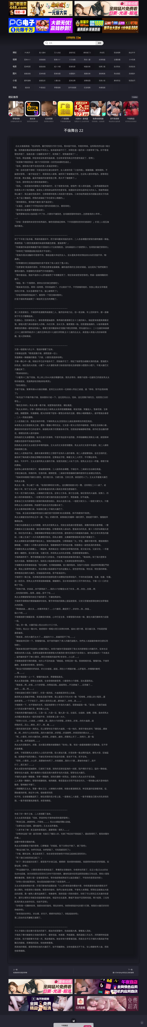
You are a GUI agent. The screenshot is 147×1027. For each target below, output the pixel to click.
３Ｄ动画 (72, 60)
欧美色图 (57, 73)
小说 (15, 80)
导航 (15, 87)
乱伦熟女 (117, 66)
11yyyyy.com (73, 38)
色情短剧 (102, 87)
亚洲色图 (42, 73)
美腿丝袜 (87, 73)
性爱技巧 (132, 80)
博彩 (15, 52)
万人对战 (57, 53)
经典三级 (102, 66)
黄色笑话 (117, 80)
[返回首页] (142, 1022)
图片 (15, 73)
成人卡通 (57, 66)
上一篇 (20, 971)
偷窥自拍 (27, 73)
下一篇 (123, 971)
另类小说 (102, 80)
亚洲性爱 (27, 66)
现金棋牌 (117, 53)
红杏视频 (87, 87)
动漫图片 (72, 73)
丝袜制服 (102, 60)
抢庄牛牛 (132, 53)
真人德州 (42, 53)
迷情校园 (87, 80)
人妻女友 (57, 80)
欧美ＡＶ (57, 60)
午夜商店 (42, 87)
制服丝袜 (87, 66)
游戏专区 (72, 53)
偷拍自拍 (42, 66)
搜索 (99, 43)
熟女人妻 (87, 60)
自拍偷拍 (42, 60)
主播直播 (117, 60)
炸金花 (102, 53)
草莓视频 (57, 87)
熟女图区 (117, 73)
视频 (15, 59)
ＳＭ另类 (132, 60)
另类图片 (132, 73)
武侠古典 (72, 80)
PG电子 (27, 53)
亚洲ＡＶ (27, 60)
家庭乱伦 (42, 80)
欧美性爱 (72, 66)
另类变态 (132, 66)
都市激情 (27, 80)
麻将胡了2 (87, 53)
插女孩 (27, 87)
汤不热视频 (72, 87)
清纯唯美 (102, 73)
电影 (15, 66)
